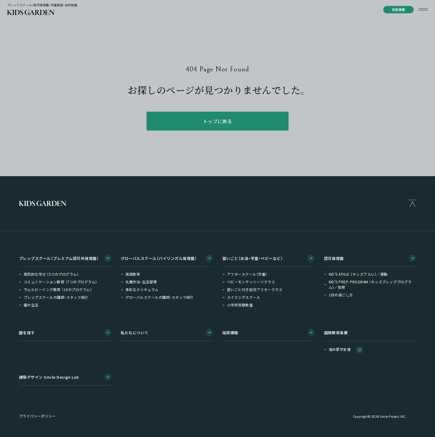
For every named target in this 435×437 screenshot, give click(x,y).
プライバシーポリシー (37, 416)
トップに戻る (217, 121)
